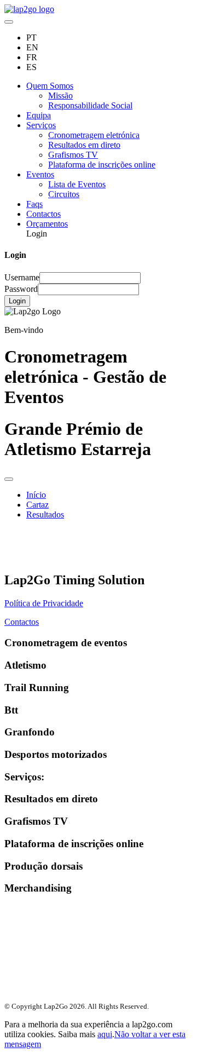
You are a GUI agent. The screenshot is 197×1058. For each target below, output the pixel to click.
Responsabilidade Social (90, 105)
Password (21, 289)
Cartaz (37, 504)
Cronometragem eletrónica (94, 135)
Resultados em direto (84, 145)
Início (36, 494)
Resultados (45, 514)
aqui (104, 1034)
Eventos (40, 174)
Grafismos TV (73, 154)
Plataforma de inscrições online (101, 164)
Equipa (38, 115)
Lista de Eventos (77, 184)
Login (17, 301)
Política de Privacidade (43, 603)
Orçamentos (47, 223)
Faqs (34, 204)
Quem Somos (49, 85)
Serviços (41, 125)
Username (21, 277)
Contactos (43, 214)
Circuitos (63, 194)
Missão (60, 95)
